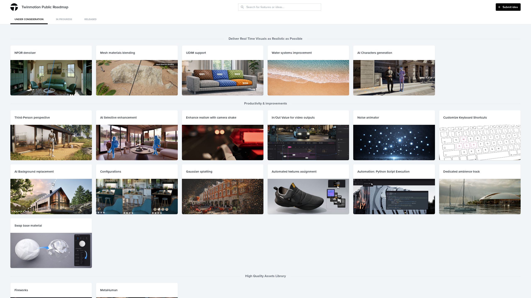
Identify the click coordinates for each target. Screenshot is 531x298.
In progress (64, 19)
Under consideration (29, 19)
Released (90, 19)
